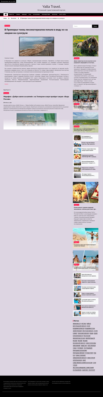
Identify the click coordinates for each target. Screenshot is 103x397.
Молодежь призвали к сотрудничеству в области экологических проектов (84, 107)
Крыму (96, 333)
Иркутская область (88, 330)
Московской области (79, 343)
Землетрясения (77, 330)
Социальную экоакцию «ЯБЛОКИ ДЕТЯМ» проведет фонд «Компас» (89, 156)
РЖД (95, 352)
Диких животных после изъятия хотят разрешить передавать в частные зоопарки (85, 62)
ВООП (88, 326)
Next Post (6, 90)
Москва (75, 340)
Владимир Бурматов (79, 328)
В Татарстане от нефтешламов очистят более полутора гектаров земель (84, 129)
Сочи (94, 362)
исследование (77, 370)
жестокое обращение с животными (83, 367)
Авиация (24, 14)
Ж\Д (30, 14)
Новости (11, 14)
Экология (54, 14)
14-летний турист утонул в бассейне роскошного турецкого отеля (89, 300)
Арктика (83, 323)
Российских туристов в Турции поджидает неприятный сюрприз (85, 245)
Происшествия (46, 14)
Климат (75, 333)
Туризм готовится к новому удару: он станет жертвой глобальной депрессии (89, 313)
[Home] (6, 14)
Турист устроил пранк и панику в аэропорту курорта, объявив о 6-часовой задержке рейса (89, 294)
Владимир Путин (90, 328)
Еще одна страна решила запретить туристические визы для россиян (88, 281)
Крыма (91, 333)
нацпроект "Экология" (88, 370)
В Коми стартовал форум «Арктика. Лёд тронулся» (88, 143)
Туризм (18, 14)
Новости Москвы (91, 343)
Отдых (75, 348)
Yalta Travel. (51, 7)
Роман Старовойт (81, 355)
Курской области (78, 335)
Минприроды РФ (90, 338)
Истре (96, 330)
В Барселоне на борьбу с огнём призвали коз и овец (88, 168)
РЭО (74, 355)
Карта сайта (62, 14)
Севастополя (91, 357)
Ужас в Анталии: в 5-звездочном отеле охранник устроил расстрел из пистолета (89, 275)
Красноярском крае (83, 333)
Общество (84, 345)
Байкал (89, 323)
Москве (80, 340)
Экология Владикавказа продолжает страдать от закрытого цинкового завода (89, 162)
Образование (76, 345)
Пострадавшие (88, 348)
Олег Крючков (92, 345)
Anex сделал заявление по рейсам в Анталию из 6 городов (88, 306)
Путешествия (89, 352)
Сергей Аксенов (77, 360)
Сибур (84, 360)
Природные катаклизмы (80, 350)
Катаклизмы (36, 14)
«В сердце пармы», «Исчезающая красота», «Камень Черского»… (88, 175)
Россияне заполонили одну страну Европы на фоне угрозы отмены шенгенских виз (89, 287)
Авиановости (77, 323)
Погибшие (80, 348)
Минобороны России (79, 338)
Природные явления (79, 352)
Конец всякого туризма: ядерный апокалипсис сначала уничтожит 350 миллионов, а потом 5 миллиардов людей (85, 208)
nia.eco (6, 84)
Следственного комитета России (82, 362)
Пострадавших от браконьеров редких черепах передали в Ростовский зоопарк (87, 137)
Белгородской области (80, 326)
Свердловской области (80, 357)
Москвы (85, 340)
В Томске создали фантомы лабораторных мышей (89, 149)
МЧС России (87, 335)
